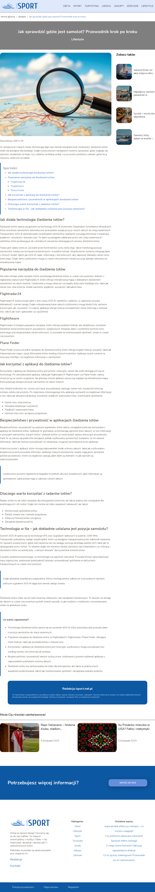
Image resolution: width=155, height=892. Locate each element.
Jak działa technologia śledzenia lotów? (31, 172)
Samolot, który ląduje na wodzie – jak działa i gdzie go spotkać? (144, 137)
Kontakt (15, 866)
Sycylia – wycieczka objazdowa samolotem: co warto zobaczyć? (144, 115)
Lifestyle (147, 6)
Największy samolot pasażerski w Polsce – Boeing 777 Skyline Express (144, 93)
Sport (77, 6)
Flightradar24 (18, 181)
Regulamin (73, 887)
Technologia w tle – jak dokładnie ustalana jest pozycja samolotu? (46, 209)
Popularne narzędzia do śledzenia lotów (31, 177)
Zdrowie (133, 6)
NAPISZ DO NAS (128, 782)
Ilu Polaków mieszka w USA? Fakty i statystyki (134, 727)
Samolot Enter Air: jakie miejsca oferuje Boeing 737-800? (144, 72)
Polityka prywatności (23, 887)
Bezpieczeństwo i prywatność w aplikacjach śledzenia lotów (43, 199)
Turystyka (92, 6)
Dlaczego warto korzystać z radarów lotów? (33, 204)
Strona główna (8, 16)
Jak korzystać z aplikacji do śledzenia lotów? (33, 195)
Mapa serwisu (51, 887)
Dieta (67, 6)
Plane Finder (17, 190)
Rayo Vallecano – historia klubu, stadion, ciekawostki (58, 727)
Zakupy (119, 6)
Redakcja (16, 859)
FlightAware (17, 186)
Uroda (106, 6)
